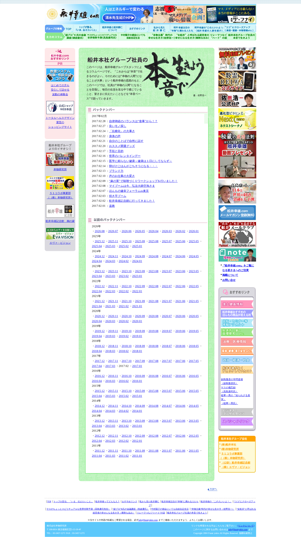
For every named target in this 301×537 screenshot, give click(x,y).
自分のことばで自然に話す (126, 141)
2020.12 (100, 316)
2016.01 (137, 381)
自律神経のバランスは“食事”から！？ (133, 121)
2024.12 (100, 256)
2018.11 (113, 346)
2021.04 (97, 306)
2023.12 (100, 271)
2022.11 (113, 286)
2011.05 (194, 450)
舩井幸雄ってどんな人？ (107, 501)
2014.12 (100, 405)
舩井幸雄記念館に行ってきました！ (132, 200)
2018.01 (137, 351)
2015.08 (153, 390)
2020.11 (113, 316)
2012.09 (140, 435)
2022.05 (194, 286)
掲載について (230, 275)
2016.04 (97, 381)
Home (59, 28)
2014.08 (153, 405)
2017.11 (113, 361)
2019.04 (97, 336)
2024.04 (97, 261)
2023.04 (97, 276)
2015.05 (194, 390)
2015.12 (100, 390)
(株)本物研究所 (230, 449)
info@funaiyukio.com (148, 520)
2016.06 (180, 376)
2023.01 (137, 276)
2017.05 (194, 361)
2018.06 (180, 346)
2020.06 (180, 316)
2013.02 (124, 425)
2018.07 (167, 346)
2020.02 (124, 321)
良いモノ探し (117, 126)
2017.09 (140, 361)
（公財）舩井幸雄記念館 (235, 462)
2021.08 (153, 301)
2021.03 (110, 306)
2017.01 (137, 366)
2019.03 (110, 336)
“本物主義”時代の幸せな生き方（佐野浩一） (212, 509)
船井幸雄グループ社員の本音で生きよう (241, 37)
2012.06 (180, 435)
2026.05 (140, 231)
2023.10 (127, 271)
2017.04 (97, 366)
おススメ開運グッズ (122, 146)
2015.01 (137, 396)
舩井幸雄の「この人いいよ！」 (216, 501)
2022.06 (180, 286)
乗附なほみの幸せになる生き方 (192, 37)
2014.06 (180, 405)
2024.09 (140, 256)
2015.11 (113, 390)
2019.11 (113, 331)
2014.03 (110, 410)
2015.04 (97, 396)
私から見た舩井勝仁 (159, 28)
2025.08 (153, 241)
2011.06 (180, 450)
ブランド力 (116, 170)
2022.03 (110, 291)
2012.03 (110, 440)
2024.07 (167, 256)
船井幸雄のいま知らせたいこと (86, 28)
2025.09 (140, 241)
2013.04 (97, 425)
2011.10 (127, 450)
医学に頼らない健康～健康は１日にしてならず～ (140, 161)
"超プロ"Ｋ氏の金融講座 (66, 37)
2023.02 (124, 276)
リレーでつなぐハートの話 (218, 37)
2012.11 (113, 435)
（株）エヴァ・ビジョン (235, 467)
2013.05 (194, 420)
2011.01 (137, 455)
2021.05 (194, 301)
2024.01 (137, 261)
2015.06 (180, 390)
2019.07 (167, 331)
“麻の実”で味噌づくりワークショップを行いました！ (143, 181)
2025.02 (124, 246)
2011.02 (124, 455)
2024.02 (124, 261)
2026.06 (127, 231)
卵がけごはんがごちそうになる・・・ (133, 166)
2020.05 (194, 316)
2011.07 (167, 450)
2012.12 (100, 435)
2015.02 (124, 396)
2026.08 (100, 231)
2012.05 (194, 435)
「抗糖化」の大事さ (122, 131)
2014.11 (113, 405)
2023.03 (110, 276)
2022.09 (140, 286)
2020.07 (167, 316)
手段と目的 (116, 151)
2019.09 (140, 331)
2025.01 (137, 246)
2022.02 (124, 291)
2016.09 (140, 376)
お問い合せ (229, 280)
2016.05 (194, 376)
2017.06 (180, 361)
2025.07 (167, 241)
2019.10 (127, 331)
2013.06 (180, 420)
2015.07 (167, 390)
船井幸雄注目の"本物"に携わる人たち (181, 28)
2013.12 (100, 420)
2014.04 (97, 410)
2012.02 (124, 440)
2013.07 (167, 420)
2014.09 (140, 405)
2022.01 (137, 291)
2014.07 (167, 405)
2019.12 (100, 331)
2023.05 (194, 271)
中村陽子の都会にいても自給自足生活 (133, 37)
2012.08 (153, 435)
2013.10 (127, 420)
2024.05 (194, 256)
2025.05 (194, 241)
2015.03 (110, 396)
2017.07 (167, 361)
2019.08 (153, 331)
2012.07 (167, 435)
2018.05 (194, 346)
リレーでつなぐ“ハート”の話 (151, 512)
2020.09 (140, 316)
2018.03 (110, 351)
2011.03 (110, 455)
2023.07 (167, 271)
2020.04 (97, 321)
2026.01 (194, 231)
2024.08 (153, 256)
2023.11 (113, 271)
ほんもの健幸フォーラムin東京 (129, 190)
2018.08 (153, 346)
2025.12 (100, 241)
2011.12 (100, 450)
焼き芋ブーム (117, 196)
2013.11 (113, 420)
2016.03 (110, 381)
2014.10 (127, 405)
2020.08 (153, 316)
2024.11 (113, 256)
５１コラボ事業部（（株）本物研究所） (60, 195)
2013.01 (137, 425)
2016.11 (113, 376)
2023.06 (180, 271)
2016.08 (153, 376)
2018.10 (127, 346)
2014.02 (124, 410)
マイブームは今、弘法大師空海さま (132, 185)
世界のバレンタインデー (125, 156)
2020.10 (127, 316)
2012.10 (127, 435)
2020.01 (137, 321)
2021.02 (124, 306)
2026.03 (167, 231)
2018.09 (140, 346)
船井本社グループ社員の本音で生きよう (187, 512)
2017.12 (100, 361)
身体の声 (115, 136)
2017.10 (127, 361)
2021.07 (167, 301)
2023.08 (153, 271)
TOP (49, 501)
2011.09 (140, 450)
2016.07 (167, 376)
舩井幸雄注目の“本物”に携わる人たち (180, 501)
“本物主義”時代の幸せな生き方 (161, 37)
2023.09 (140, 271)
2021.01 (137, 306)
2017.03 (110, 366)
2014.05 (194, 405)
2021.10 (127, 301)
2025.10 (127, 241)
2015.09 (140, 390)
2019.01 (137, 336)
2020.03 (110, 321)
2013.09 (140, 420)
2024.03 (110, 261)
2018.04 (97, 351)
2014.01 (137, 410)
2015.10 (127, 390)
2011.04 (97, 455)
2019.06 (180, 331)
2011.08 (153, 450)
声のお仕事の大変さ (122, 176)
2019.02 (124, 336)
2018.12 (100, 346)
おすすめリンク (137, 28)
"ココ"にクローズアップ (240, 28)
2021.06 (180, 301)
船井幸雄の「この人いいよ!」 (209, 28)
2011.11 (113, 450)
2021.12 (100, 301)
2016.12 (100, 376)
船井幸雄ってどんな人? (113, 28)
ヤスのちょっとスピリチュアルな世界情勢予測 (103, 37)
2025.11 (113, 241)
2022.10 (127, 286)
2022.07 (167, 286)
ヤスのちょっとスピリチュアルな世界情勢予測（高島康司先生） (78, 509)
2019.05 (194, 331)
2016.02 (124, 381)
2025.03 (110, 246)
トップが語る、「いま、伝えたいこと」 (73, 501)
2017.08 (153, 361)
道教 (112, 205)
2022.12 (100, 286)
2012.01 (137, 440)
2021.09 (140, 301)
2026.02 (180, 231)
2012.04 (97, 440)
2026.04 (153, 231)
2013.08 (153, 420)
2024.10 (127, 256)
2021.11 (113, 301)
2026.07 (113, 231)
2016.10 (127, 376)
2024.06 (180, 256)
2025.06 (180, 241)
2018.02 (124, 351)
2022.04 (97, 291)
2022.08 (153, 286)
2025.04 (97, 246)
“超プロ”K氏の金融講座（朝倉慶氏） (131, 509)
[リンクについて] (246, 525)
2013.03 (110, 425)
